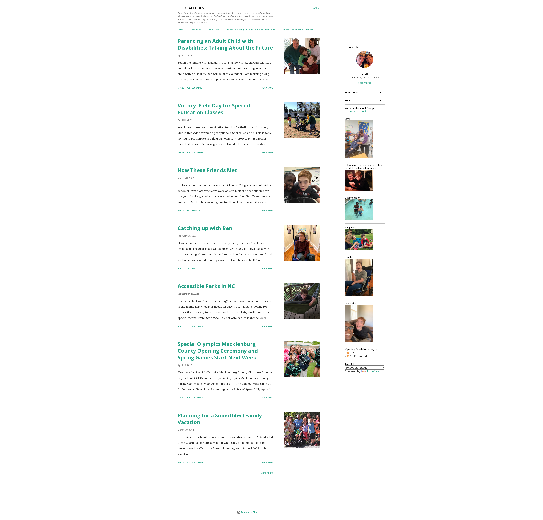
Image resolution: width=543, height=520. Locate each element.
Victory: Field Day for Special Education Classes (214, 109)
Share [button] (181, 87)
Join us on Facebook (355, 111)
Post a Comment (196, 87)
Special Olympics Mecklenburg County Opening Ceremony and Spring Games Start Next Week (218, 350)
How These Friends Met (207, 170)
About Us (196, 29)
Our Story (214, 29)
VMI (365, 73)
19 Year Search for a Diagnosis (298, 29)
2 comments (193, 268)
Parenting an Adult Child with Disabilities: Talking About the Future (225, 44)
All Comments (359, 356)
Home (180, 29)
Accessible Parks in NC (206, 286)
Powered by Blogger (251, 512)
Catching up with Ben (205, 228)
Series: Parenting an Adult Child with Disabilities (251, 29)
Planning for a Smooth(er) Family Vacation (220, 419)
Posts (353, 352)
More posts (266, 473)
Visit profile (364, 83)
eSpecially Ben (191, 8)
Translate (373, 371)
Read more (267, 87)
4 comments (193, 210)
